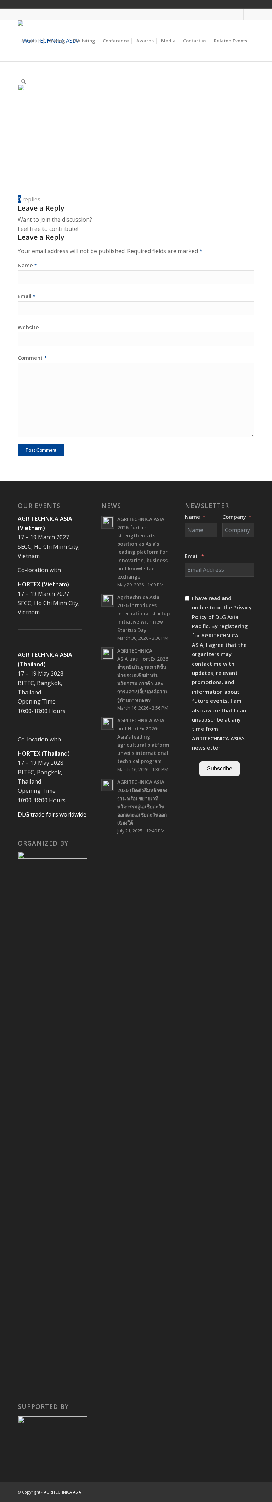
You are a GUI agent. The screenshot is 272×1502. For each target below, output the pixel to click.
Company (234, 516)
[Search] (23, 81)
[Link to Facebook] (227, 14)
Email (26, 296)
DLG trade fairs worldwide (52, 814)
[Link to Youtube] (238, 14)
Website (28, 327)
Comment (32, 357)
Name (27, 265)
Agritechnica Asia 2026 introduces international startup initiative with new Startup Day (143, 613)
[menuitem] (31, 40)
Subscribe (219, 769)
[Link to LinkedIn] (249, 14)
